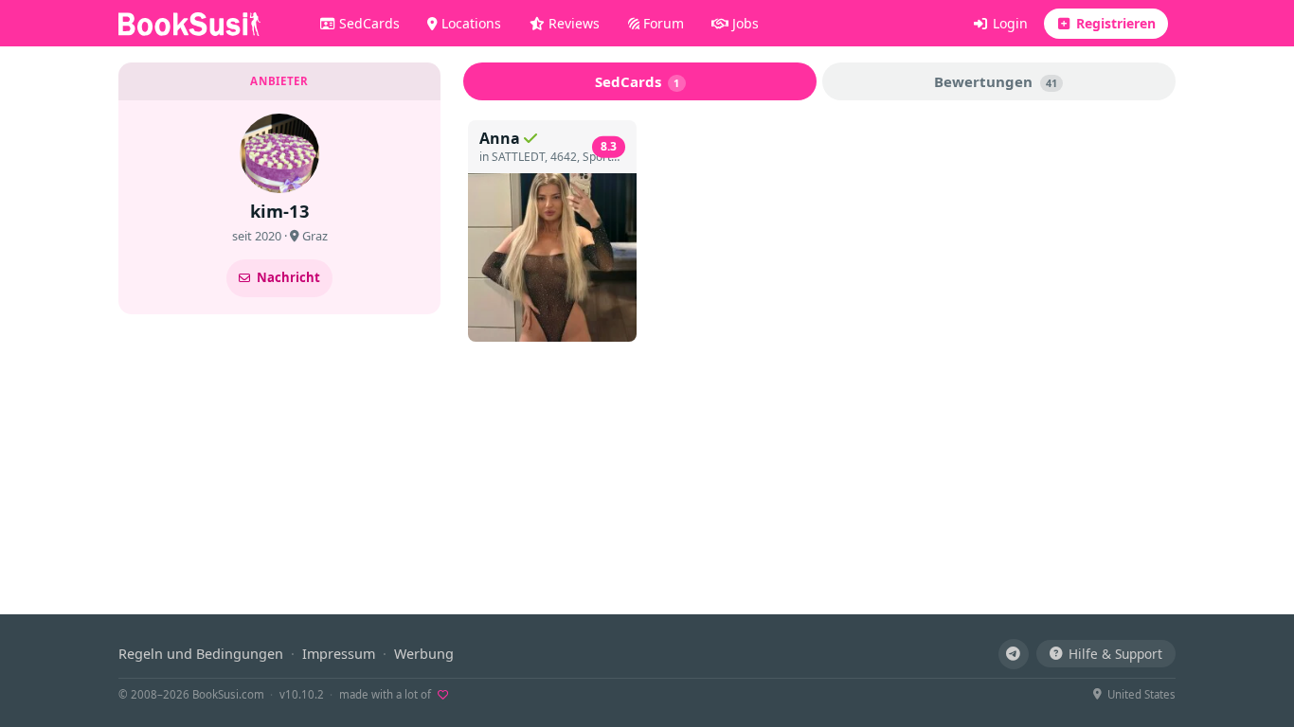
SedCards (367, 23)
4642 (563, 157)
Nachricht (288, 277)
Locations (469, 23)
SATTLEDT (518, 157)
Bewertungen (995, 81)
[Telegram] (1013, 654)
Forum (661, 23)
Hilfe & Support (1115, 654)
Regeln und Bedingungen (200, 654)
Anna (499, 138)
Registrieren (1114, 23)
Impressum (338, 654)
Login (1008, 23)
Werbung (424, 654)
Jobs (743, 23)
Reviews (572, 23)
